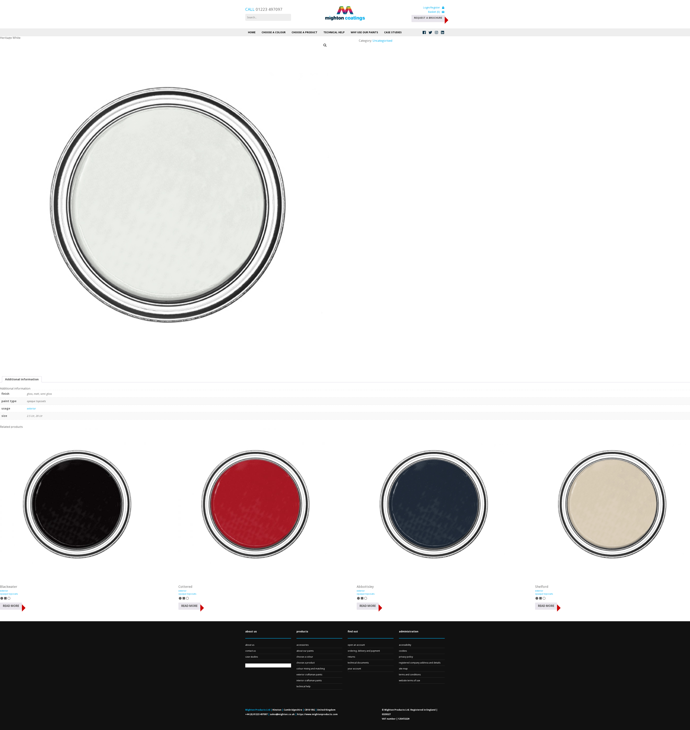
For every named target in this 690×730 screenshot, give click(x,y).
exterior (31, 408)
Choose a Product (304, 32)
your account (354, 668)
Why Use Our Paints (364, 32)
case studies (251, 656)
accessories (302, 644)
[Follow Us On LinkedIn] (442, 32)
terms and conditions (410, 674)
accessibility (405, 644)
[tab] (22, 379)
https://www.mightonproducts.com (317, 714)
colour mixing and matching (310, 668)
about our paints (305, 650)
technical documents (358, 662)
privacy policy (406, 656)
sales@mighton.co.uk (282, 714)
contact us (250, 650)
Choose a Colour (274, 32)
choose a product (305, 662)
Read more (11, 606)
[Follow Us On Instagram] (436, 32)
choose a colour (304, 656)
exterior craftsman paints (309, 674)
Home (252, 32)
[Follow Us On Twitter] (430, 32)
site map (403, 668)
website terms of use (409, 680)
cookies (403, 650)
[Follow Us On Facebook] (424, 32)
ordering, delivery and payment (364, 650)
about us (249, 644)
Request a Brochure (428, 17)
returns (351, 656)
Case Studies (393, 32)
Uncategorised (382, 41)
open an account (356, 644)
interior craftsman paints (309, 680)
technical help (303, 686)
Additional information (22, 379)
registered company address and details (419, 662)
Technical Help (334, 32)
